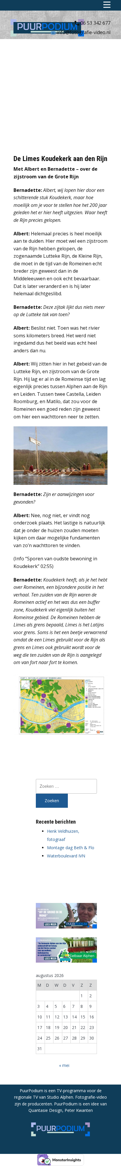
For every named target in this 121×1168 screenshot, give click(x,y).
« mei (64, 1065)
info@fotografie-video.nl (83, 32)
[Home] (47, 27)
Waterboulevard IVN (66, 856)
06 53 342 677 (94, 23)
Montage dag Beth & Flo (70, 847)
